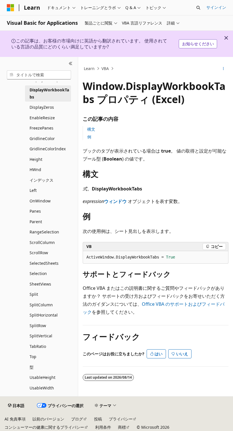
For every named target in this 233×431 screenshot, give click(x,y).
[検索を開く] (198, 8)
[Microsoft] (10, 7)
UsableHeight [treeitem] (42, 377)
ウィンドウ (115, 201)
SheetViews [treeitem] (40, 284)
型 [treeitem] (32, 367)
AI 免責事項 (15, 419)
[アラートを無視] (226, 37)
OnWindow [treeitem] (40, 201)
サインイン (216, 7)
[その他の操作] (223, 68)
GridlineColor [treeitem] (42, 138)
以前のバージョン (48, 419)
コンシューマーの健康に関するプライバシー (44, 427)
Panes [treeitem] (35, 211)
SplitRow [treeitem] (38, 325)
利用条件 (103, 427)
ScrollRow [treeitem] (39, 252)
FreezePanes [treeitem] (41, 128)
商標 (122, 427)
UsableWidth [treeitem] (42, 388)
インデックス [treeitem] (41, 180)
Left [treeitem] (33, 190)
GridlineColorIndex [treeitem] (48, 148)
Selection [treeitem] (38, 273)
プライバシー (121, 419)
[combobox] (39, 74)
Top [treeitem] (33, 356)
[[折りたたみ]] (71, 63)
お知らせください (198, 43)
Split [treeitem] (34, 294)
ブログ (77, 419)
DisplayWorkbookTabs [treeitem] (49, 93)
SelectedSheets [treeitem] (44, 263)
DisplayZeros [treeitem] (42, 107)
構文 (91, 129)
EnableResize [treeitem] (42, 117)
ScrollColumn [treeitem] (42, 242)
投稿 (98, 419)
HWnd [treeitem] (35, 169)
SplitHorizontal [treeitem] (44, 315)
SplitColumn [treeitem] (41, 304)
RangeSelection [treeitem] (44, 232)
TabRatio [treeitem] (38, 346)
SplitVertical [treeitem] (41, 335)
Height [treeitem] (36, 159)
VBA (105, 68)
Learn (89, 68)
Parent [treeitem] (36, 221)
